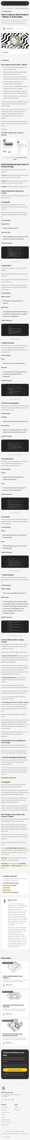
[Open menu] (26, 3)
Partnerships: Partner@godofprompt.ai (10, 1133)
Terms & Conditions (5, 1137)
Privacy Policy (24, 1133)
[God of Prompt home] (3, 3)
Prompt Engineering (9, 8)
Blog (2, 8)
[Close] (26, 560)
